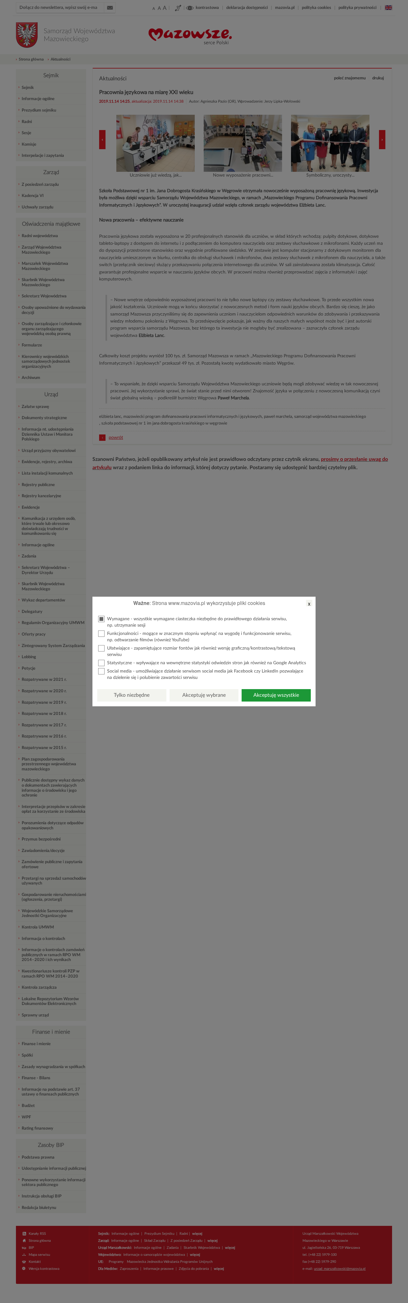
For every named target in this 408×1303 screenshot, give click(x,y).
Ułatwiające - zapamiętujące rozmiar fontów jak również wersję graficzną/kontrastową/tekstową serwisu (201, 651)
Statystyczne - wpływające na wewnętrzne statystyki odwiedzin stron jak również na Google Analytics (206, 663)
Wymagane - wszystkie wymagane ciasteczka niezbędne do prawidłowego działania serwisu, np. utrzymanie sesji (197, 622)
